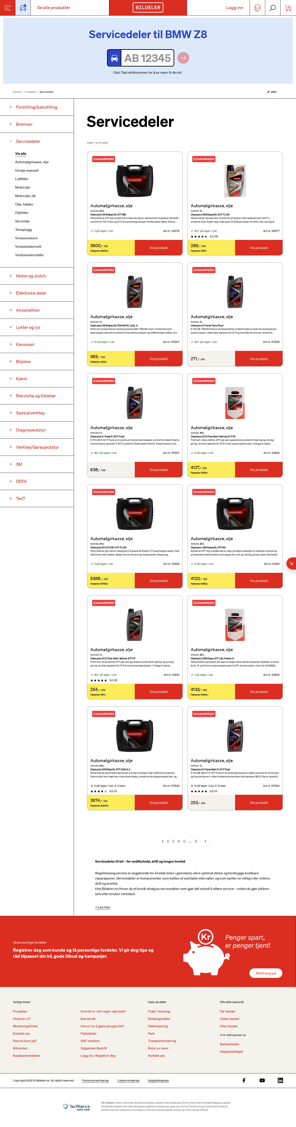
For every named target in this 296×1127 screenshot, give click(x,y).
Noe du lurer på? (25, 1041)
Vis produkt (159, 248)
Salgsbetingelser (158, 1080)
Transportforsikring (162, 1041)
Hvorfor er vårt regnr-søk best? (103, 1011)
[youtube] (262, 1080)
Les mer (104, 907)
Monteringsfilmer (25, 1026)
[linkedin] (280, 1080)
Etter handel (228, 1026)
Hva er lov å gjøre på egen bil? (102, 1026)
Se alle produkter (53, 7)
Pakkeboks (88, 1033)
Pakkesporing (158, 1026)
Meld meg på (266, 973)
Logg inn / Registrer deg (98, 1055)
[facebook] (244, 1080)
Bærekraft (88, 1018)
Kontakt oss (21, 1033)
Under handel (229, 1018)
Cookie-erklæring (128, 1080)
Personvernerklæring (95, 1080)
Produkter (30, 92)
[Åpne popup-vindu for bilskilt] (23, 7)
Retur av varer (158, 1048)
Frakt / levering (159, 1011)
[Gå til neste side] (205, 841)
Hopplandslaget (231, 1051)
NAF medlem (90, 1041)
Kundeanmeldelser (26, 1055)
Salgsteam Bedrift (94, 1048)
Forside (17, 92)
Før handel (227, 1011)
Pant (151, 1033)
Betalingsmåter (159, 1018)
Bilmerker (20, 1048)
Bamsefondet (229, 1044)
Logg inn (234, 7)
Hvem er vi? (21, 1018)
